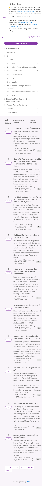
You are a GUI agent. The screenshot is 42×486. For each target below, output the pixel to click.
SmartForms (23, 300)
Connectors (23, 330)
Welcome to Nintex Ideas (25, 12)
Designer (21, 263)
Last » (8, 471)
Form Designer (24, 191)
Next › (30, 467)
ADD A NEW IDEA (21, 43)
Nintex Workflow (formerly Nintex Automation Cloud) (23, 151)
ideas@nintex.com (25, 22)
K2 (17, 300)
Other (24, 362)
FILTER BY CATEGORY (13, 48)
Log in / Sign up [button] (33, 37)
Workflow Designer (26, 153)
